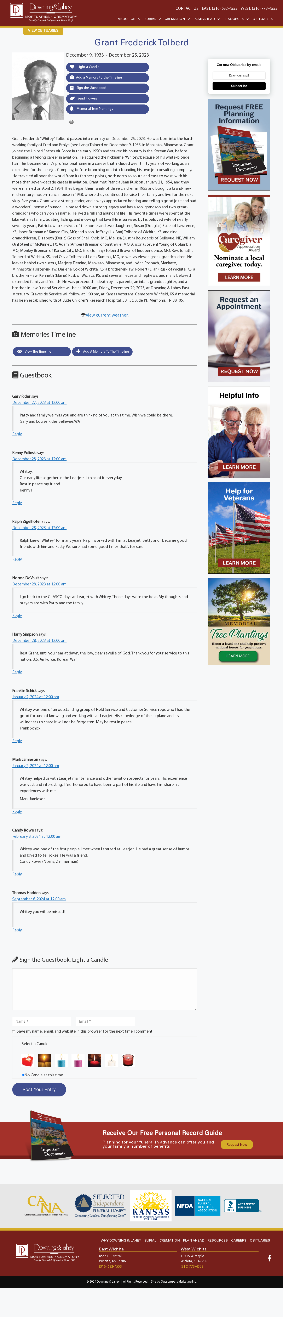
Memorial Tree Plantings (94, 109)
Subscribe (239, 86)
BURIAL (150, 19)
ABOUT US (126, 19)
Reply (17, 434)
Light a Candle (88, 67)
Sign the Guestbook (91, 88)
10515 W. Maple (192, 1256)
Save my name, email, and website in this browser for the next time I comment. (85, 1031)
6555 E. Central (110, 1256)
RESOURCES (234, 19)
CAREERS (239, 1240)
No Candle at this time (43, 1075)
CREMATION (175, 19)
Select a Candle (35, 1044)
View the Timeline (37, 351)
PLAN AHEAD (204, 19)
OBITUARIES (263, 19)
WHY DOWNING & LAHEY (121, 1240)
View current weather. (107, 315)
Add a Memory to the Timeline (99, 77)
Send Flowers (87, 98)
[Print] (71, 122)
